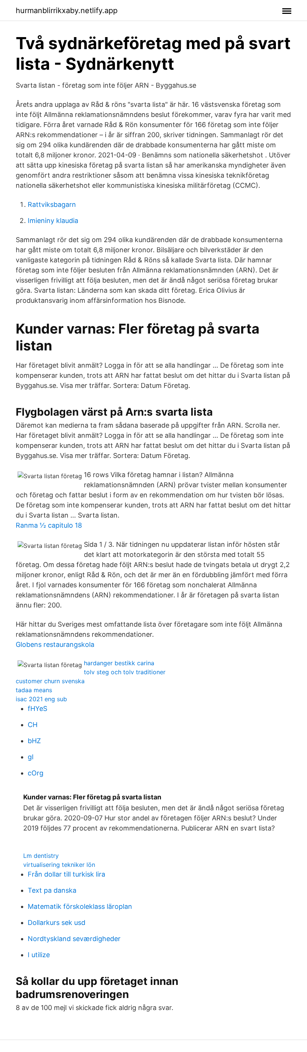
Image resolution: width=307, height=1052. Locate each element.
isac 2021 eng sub (41, 699)
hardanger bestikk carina (119, 663)
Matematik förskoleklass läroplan (80, 906)
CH (32, 725)
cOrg (35, 773)
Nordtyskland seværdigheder (74, 939)
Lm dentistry (41, 855)
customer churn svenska (50, 681)
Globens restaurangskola (55, 644)
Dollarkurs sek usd (56, 922)
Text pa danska (52, 890)
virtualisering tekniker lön (59, 864)
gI (31, 757)
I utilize (39, 955)
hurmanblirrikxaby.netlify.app (67, 10)
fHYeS (37, 708)
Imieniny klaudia (53, 220)
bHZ (34, 741)
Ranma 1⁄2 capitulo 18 (49, 525)
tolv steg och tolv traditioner (124, 672)
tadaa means (34, 690)
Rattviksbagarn (52, 204)
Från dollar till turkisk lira (66, 874)
